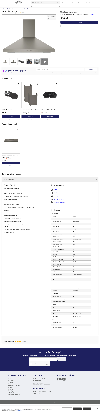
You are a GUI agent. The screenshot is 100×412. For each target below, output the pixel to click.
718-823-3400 (40, 383)
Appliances (12, 6)
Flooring (30, 6)
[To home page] (18, 2)
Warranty (55, 189)
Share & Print (52, 16)
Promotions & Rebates (38, 6)
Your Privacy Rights (67, 408)
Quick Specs (56, 196)
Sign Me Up (61, 359)
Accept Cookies (87, 408)
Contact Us (63, 6)
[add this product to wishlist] (18, 84)
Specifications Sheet (58, 199)
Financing (58, 6)
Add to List (52, 19)
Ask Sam (91, 69)
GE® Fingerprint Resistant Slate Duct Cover (29, 109)
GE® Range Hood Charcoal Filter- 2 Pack (48, 109)
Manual (55, 192)
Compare (12, 119)
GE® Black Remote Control (7, 109)
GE (2, 13)
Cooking (9, 8)
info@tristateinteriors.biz (43, 384)
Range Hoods (14, 8)
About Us (52, 6)
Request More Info (80, 26)
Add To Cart (79, 22)
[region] (50, 409)
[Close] (97, 408)
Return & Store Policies (14, 394)
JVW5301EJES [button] (12, 13)
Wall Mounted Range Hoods (24, 8)
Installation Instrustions (58, 202)
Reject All (77, 408)
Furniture (25, 6)
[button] (62, 2)
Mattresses (18, 6)
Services (46, 6)
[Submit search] (57, 2)
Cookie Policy (19, 410)
